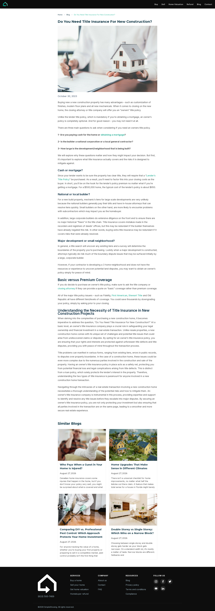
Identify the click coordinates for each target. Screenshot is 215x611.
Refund (190, 4)
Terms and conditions (136, 589)
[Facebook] (163, 581)
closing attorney (66, 288)
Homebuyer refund (79, 594)
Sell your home (77, 585)
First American (119, 295)
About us (102, 580)
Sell (163, 4)
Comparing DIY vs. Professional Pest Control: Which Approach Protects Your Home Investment (81, 533)
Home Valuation (176, 4)
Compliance (131, 594)
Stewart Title (135, 295)
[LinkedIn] (163, 588)
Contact (208, 4)
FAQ (100, 589)
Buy (156, 4)
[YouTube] (156, 588)
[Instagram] (156, 581)
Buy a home (76, 580)
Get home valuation (79, 589)
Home (60, 15)
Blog (199, 4)
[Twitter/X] (170, 581)
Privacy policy (132, 585)
